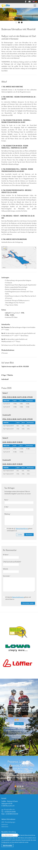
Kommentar (7, 576)
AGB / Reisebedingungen (8, 822)
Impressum (4, 824)
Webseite (5, 569)
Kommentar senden (28, 603)
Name (6, 500)
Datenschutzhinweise (18, 597)
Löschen (20, 534)
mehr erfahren (19, 750)
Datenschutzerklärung (22, 528)
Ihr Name (6, 555)
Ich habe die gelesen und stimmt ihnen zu (18, 598)
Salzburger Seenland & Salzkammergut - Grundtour (19, 688)
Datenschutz (4, 826)
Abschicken (29, 534)
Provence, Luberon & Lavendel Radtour (19, 763)
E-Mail (6, 507)
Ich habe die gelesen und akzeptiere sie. (19, 530)
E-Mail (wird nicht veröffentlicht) (12, 562)
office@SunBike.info (9, 809)
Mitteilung (7, 514)
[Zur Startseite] (5, 5)
